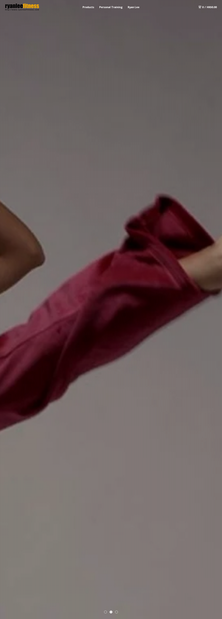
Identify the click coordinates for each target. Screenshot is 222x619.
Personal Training (111, 7)
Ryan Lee (133, 7)
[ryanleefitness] (22, 7)
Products (88, 7)
